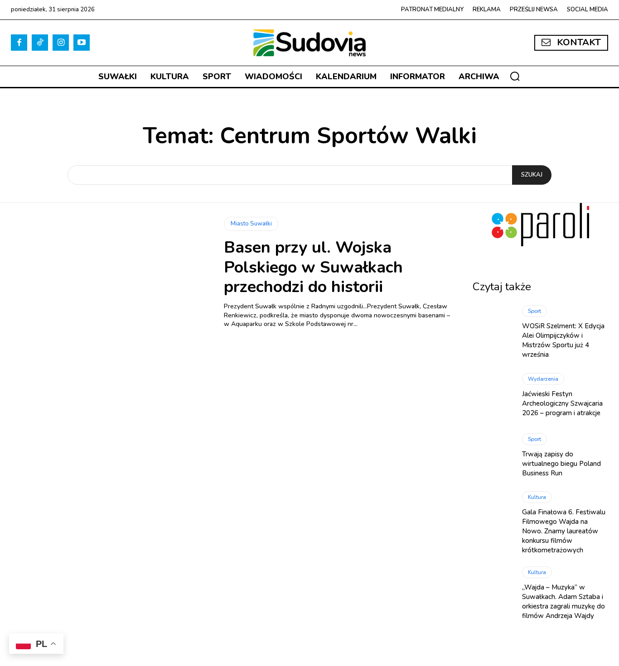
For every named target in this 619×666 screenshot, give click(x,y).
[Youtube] (81, 42)
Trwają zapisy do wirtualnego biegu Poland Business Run (561, 464)
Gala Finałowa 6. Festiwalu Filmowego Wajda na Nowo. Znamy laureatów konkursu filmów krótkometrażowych (563, 531)
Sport (534, 311)
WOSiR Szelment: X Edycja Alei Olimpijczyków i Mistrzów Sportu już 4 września (563, 340)
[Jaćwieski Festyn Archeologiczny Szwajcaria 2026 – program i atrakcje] (493, 395)
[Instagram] (61, 42)
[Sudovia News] (310, 43)
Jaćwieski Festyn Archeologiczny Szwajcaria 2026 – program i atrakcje (562, 403)
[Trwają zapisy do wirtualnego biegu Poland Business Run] (493, 455)
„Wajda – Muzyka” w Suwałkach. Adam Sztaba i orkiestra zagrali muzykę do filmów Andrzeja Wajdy (563, 601)
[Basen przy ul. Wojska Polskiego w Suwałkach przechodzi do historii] (110, 272)
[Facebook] (19, 42)
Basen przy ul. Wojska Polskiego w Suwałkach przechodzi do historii (313, 266)
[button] (515, 76)
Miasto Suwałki (251, 224)
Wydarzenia (543, 379)
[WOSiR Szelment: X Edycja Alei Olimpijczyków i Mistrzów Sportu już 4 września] (493, 329)
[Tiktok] (40, 42)
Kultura (537, 497)
